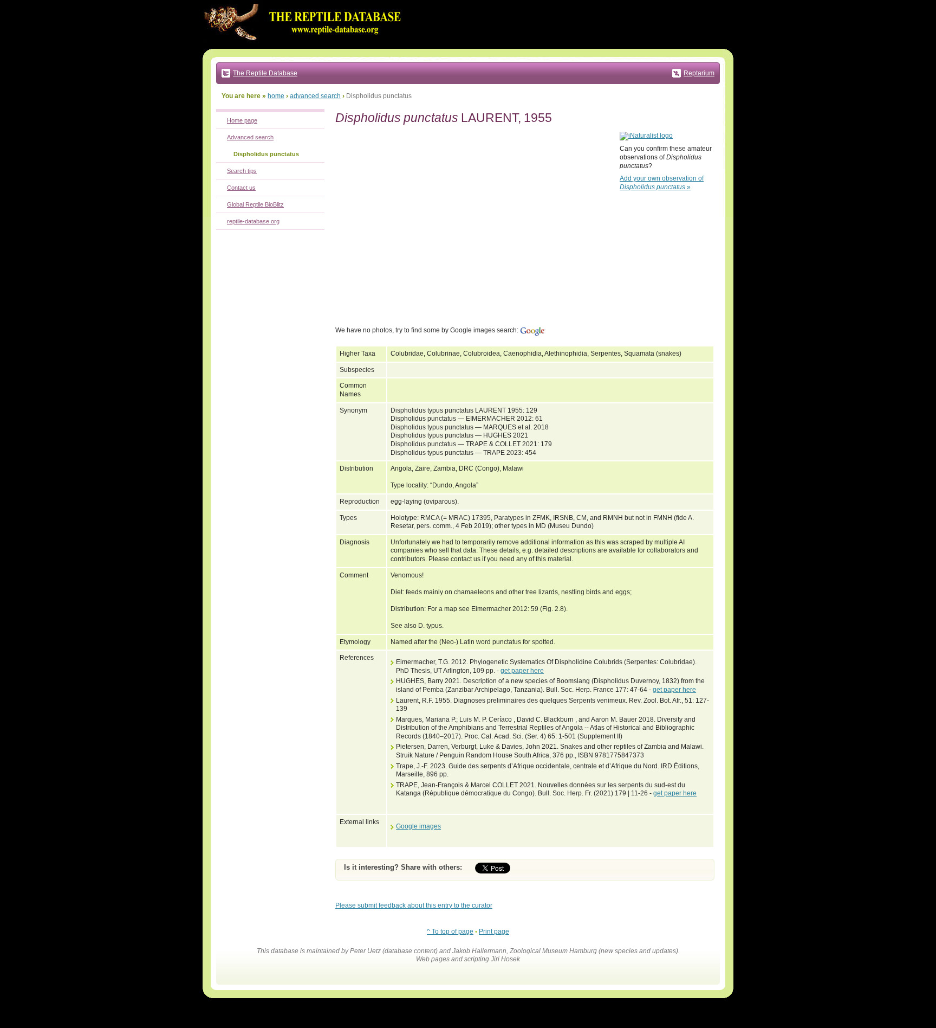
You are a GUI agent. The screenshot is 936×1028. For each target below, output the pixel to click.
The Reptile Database (265, 73)
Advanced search (250, 137)
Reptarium (699, 73)
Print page (494, 931)
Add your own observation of (662, 183)
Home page (242, 120)
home (276, 96)
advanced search (315, 96)
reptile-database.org (253, 221)
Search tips (242, 171)
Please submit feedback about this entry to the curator (413, 905)
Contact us (241, 187)
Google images (418, 826)
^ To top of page (450, 931)
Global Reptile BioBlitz (255, 204)
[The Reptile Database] (305, 46)
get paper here (522, 670)
